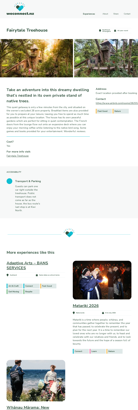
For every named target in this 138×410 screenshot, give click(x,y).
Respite (28, 291)
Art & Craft (14, 286)
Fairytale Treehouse (18, 155)
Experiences (89, 14)
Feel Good (102, 111)
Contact (127, 14)
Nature (117, 111)
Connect (29, 286)
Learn (94, 351)
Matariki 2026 (86, 305)
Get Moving (14, 291)
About (105, 14)
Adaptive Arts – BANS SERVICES (27, 265)
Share (115, 14)
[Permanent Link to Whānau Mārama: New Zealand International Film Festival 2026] (36, 404)
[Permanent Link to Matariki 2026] (102, 302)
